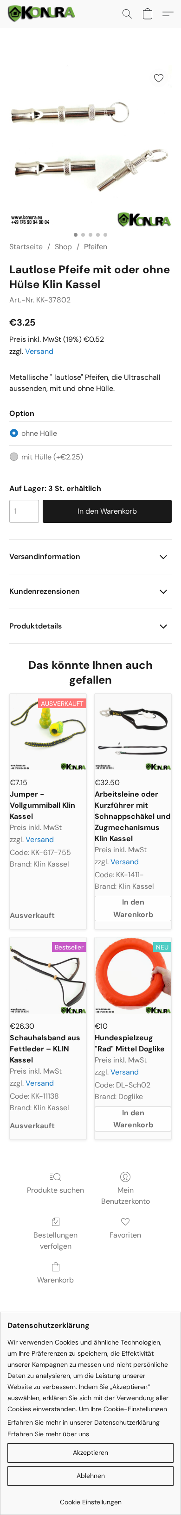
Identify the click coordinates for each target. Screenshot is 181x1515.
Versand (39, 351)
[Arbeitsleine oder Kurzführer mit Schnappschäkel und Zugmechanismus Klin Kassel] (133, 732)
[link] (90, 1499)
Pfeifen (95, 246)
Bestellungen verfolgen (55, 1240)
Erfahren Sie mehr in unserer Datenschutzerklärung (83, 1422)
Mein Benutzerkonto (125, 1195)
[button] (43, 14)
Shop (63, 246)
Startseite (26, 246)
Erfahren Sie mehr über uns (48, 1434)
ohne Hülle (39, 433)
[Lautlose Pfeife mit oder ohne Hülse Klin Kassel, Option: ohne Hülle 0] (90, 146)
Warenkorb (55, 1280)
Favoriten (125, 1235)
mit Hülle (52, 457)
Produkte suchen (55, 1190)
